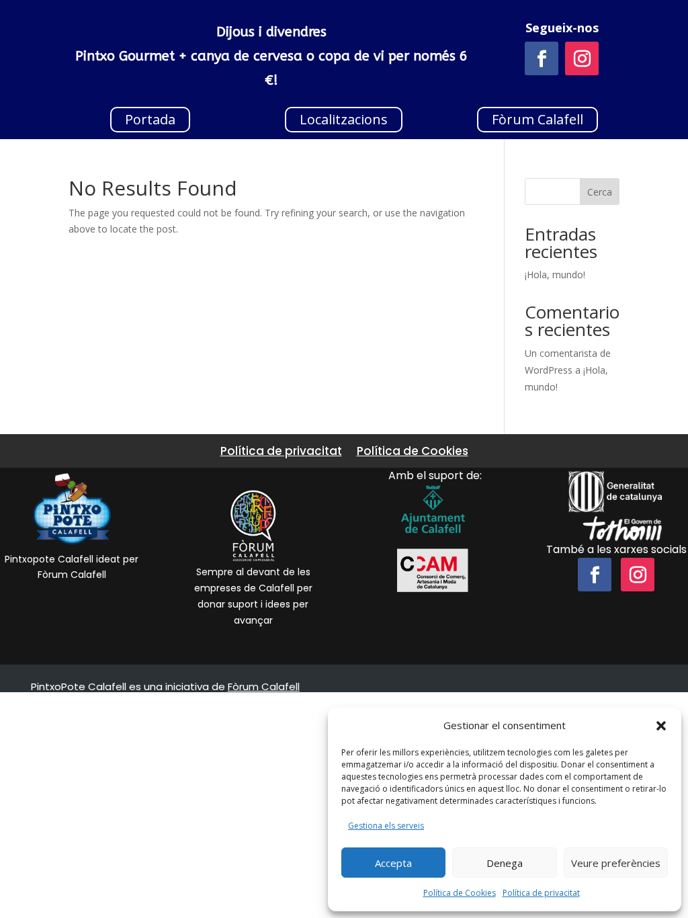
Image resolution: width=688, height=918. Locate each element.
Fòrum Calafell (537, 119)
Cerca (599, 191)
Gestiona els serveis (386, 825)
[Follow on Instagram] (582, 58)
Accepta (393, 863)
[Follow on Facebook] (541, 58)
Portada (150, 119)
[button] (661, 726)
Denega (504, 863)
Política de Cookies (459, 893)
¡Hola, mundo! (555, 274)
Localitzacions (344, 119)
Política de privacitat (541, 893)
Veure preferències (615, 863)
